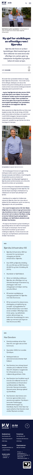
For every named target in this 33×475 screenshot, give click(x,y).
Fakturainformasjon (22, 458)
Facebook (5, 456)
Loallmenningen (6, 179)
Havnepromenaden (7, 175)
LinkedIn (5, 457)
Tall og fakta (20, 456)
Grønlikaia (26, 187)
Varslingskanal (21, 453)
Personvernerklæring (22, 455)
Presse (19, 452)
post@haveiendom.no (7, 447)
